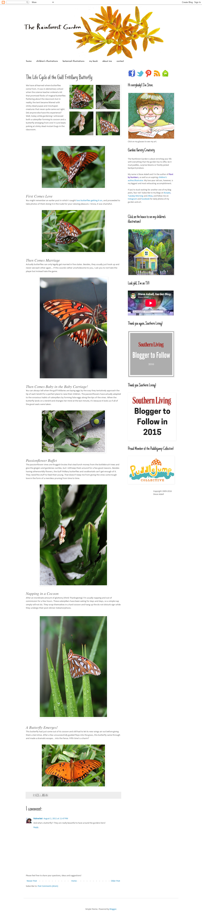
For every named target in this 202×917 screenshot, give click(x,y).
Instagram (132, 199)
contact (120, 61)
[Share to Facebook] (43, 795)
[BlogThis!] (37, 795)
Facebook (145, 199)
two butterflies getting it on (89, 200)
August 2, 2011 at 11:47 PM (56, 818)
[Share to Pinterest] (46, 795)
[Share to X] (40, 795)
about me (107, 61)
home (29, 61)
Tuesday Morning (135, 196)
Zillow (149, 196)
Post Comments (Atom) (48, 886)
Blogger (113, 909)
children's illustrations (47, 61)
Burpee (167, 193)
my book (93, 61)
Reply (35, 827)
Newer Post (32, 881)
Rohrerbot (38, 818)
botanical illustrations (73, 61)
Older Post (115, 881)
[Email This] (34, 795)
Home (74, 881)
